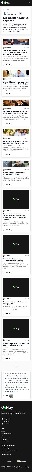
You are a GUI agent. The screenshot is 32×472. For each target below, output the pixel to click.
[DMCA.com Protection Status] (21, 461)
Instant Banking (5, 448)
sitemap (15, 415)
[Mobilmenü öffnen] (30, 3)
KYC (2, 435)
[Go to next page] (16, 365)
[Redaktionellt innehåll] (20, 13)
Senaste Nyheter (5, 437)
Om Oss (3, 431)
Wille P (9, 47)
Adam (10, 12)
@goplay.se (6, 421)
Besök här (7, 64)
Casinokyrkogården (6, 454)
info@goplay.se (7, 419)
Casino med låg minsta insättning (9, 450)
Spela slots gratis (5, 452)
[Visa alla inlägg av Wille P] (11, 396)
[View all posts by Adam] (4, 13)
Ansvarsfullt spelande (6, 433)
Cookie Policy (4, 439)
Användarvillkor (5, 442)
